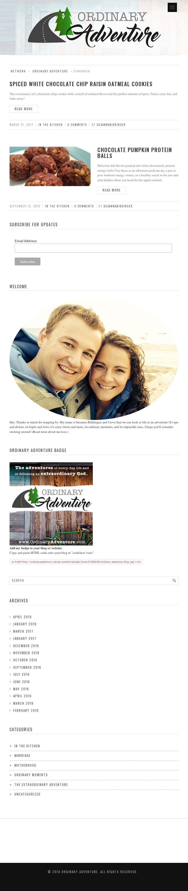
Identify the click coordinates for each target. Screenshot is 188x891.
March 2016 (23, 703)
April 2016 (22, 695)
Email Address (26, 241)
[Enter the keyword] (174, 580)
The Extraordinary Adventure (41, 784)
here (64, 431)
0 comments (77, 125)
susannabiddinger (111, 125)
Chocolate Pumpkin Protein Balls (134, 152)
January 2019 (25, 623)
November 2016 (26, 652)
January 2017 (24, 638)
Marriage (22, 755)
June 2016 (21, 681)
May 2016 (21, 688)
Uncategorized (27, 794)
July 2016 (21, 674)
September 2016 (27, 667)
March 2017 (23, 631)
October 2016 (25, 659)
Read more (24, 108)
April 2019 (22, 616)
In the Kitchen (50, 125)
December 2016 (26, 645)
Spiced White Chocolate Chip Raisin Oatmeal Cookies (81, 84)
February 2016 (26, 710)
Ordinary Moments (31, 774)
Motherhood (25, 765)
